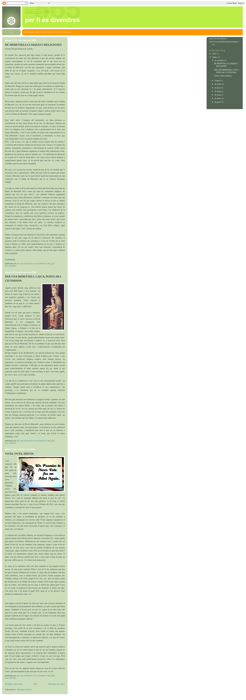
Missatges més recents (13, 684)
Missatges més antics (56, 684)
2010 (214, 54)
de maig (218, 91)
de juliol (218, 84)
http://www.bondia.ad (217, 38)
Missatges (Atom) (24, 689)
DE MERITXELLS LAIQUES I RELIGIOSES (33, 44)
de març (218, 95)
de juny (218, 88)
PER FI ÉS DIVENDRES (52, 19)
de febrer (218, 98)
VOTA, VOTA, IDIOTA (19, 453)
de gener (218, 102)
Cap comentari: (11, 266)
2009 (214, 57)
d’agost (218, 80)
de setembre (219, 60)
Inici (35, 684)
